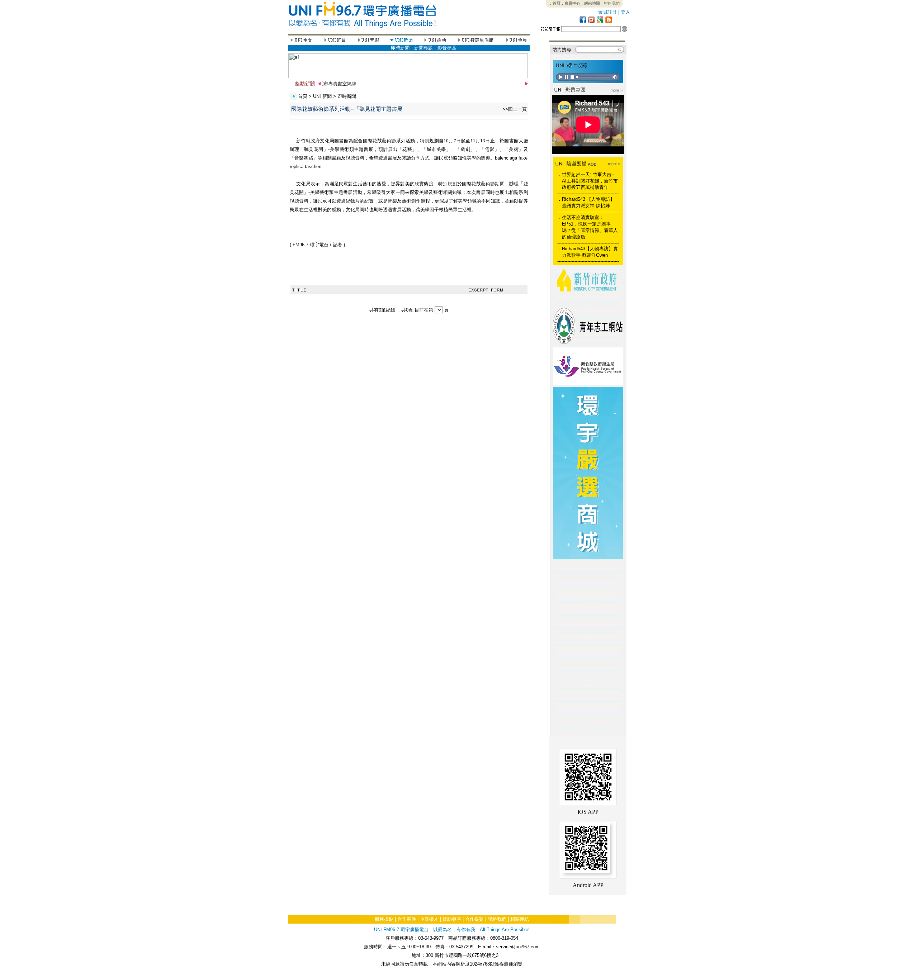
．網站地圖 (590, 3)
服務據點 (384, 919)
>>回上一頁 (514, 109)
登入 (625, 12)
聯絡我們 (497, 919)
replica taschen (305, 166)
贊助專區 (452, 919)
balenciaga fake (511, 158)
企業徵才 (429, 919)
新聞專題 (423, 48)
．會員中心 (570, 3)
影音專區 (446, 48)
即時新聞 (400, 48)
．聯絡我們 (610, 3)
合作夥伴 (406, 919)
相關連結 (519, 919)
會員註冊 (607, 12)
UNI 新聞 (322, 96)
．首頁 (554, 3)
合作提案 (474, 919)
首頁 (302, 96)
